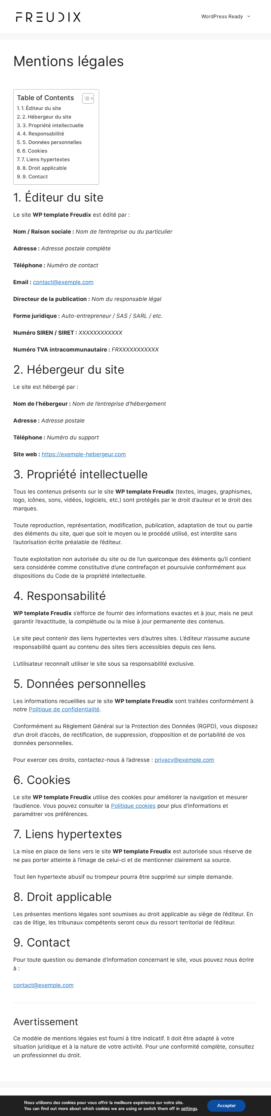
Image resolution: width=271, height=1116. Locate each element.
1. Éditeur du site (41, 108)
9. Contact (35, 176)
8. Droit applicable (44, 168)
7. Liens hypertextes (45, 159)
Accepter (226, 1105)
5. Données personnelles (52, 142)
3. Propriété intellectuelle (53, 125)
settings (189, 1109)
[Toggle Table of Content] (84, 98)
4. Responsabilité (43, 133)
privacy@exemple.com (184, 760)
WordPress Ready (222, 16)
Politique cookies (133, 805)
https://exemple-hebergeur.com (84, 454)
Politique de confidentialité (64, 709)
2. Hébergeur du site (46, 117)
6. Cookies (34, 151)
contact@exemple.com (63, 282)
